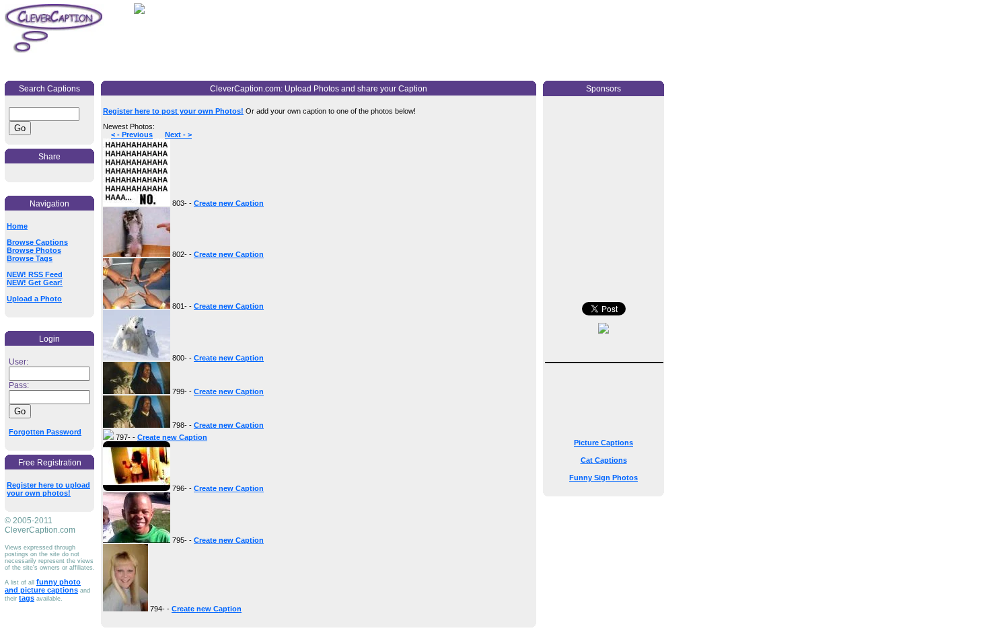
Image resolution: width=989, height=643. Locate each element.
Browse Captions (37, 242)
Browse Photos (34, 250)
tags (26, 598)
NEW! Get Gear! (35, 282)
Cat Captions (604, 460)
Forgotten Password (45, 432)
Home (17, 226)
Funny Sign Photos (603, 478)
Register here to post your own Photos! (173, 111)
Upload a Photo (34, 299)
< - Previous (132, 134)
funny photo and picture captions (43, 586)
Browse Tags (29, 258)
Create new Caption (229, 203)
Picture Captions (603, 443)
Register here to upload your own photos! (48, 489)
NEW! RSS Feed (35, 274)
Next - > (178, 134)
